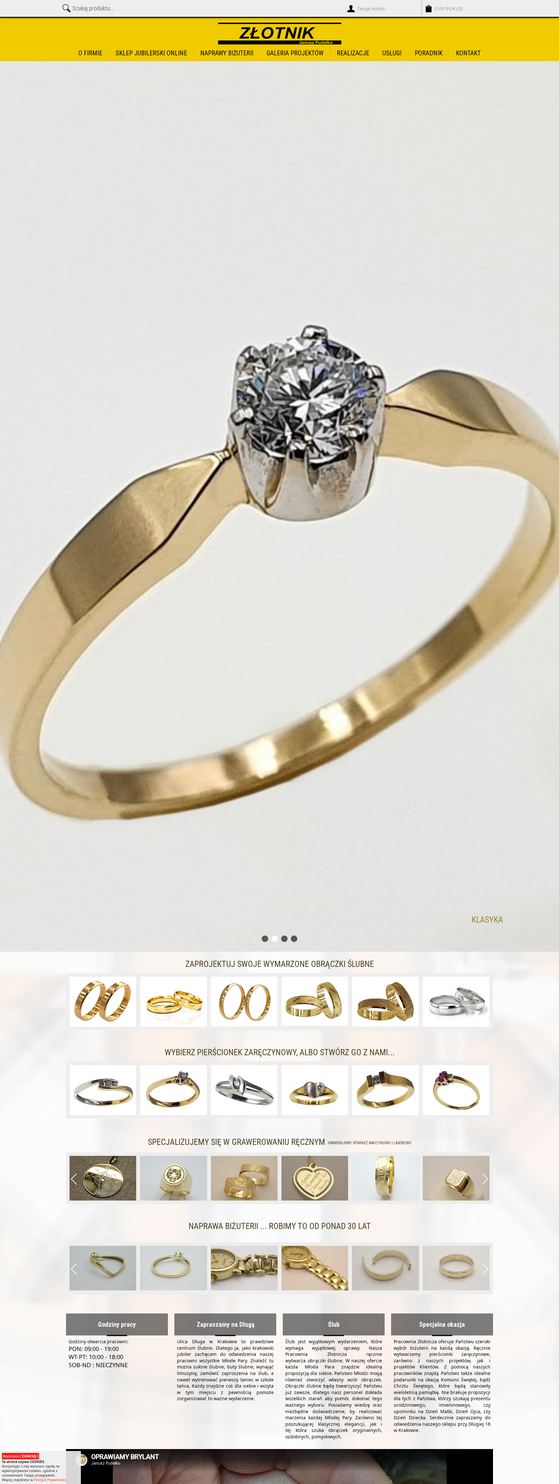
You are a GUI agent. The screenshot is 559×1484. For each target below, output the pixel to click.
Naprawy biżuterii (226, 53)
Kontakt (468, 53)
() (449, 8)
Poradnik (429, 53)
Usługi (391, 53)
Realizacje (353, 53)
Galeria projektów (295, 53)
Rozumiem (20, 1456)
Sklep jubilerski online (151, 53)
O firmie (90, 53)
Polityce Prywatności (50, 1480)
